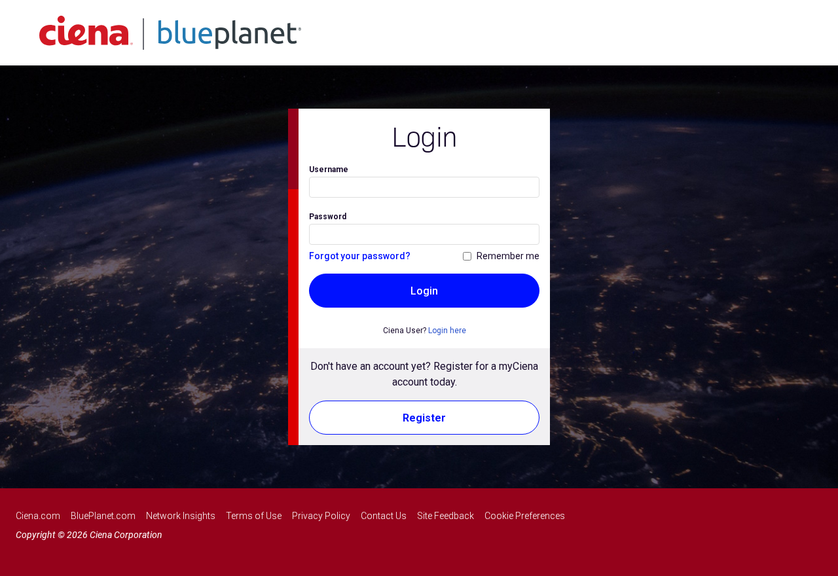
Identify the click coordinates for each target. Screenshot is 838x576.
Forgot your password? (359, 256)
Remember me (508, 256)
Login (424, 291)
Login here (447, 330)
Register (424, 418)
